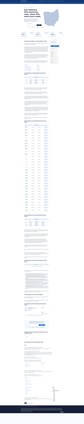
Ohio (25, 7)
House (29, 327)
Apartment (33, 327)
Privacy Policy (32, 406)
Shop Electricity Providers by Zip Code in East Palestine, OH (54, 61)
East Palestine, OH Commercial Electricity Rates (53, 55)
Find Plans (39, 25)
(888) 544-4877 (43, 300)
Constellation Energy (27, 66)
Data (34, 406)
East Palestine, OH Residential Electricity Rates (53, 51)
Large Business (42, 327)
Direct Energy (38, 66)
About (23, 406)
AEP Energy (26, 64)
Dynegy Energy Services (27, 67)
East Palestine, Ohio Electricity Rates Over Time (54, 59)
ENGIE (37, 67)
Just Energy (26, 366)
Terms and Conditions (28, 406)
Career (35, 406)
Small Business (37, 327)
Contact (25, 406)
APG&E (38, 64)
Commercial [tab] (36, 264)
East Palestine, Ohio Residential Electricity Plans (53, 53)
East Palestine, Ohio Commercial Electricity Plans (54, 57)
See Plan (46, 127)
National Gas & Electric (27, 70)
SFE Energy (38, 70)
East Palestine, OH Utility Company (54, 58)
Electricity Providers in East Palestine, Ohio (54, 50)
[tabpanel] (36, 81)
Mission (21, 406)
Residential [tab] (30, 307)
